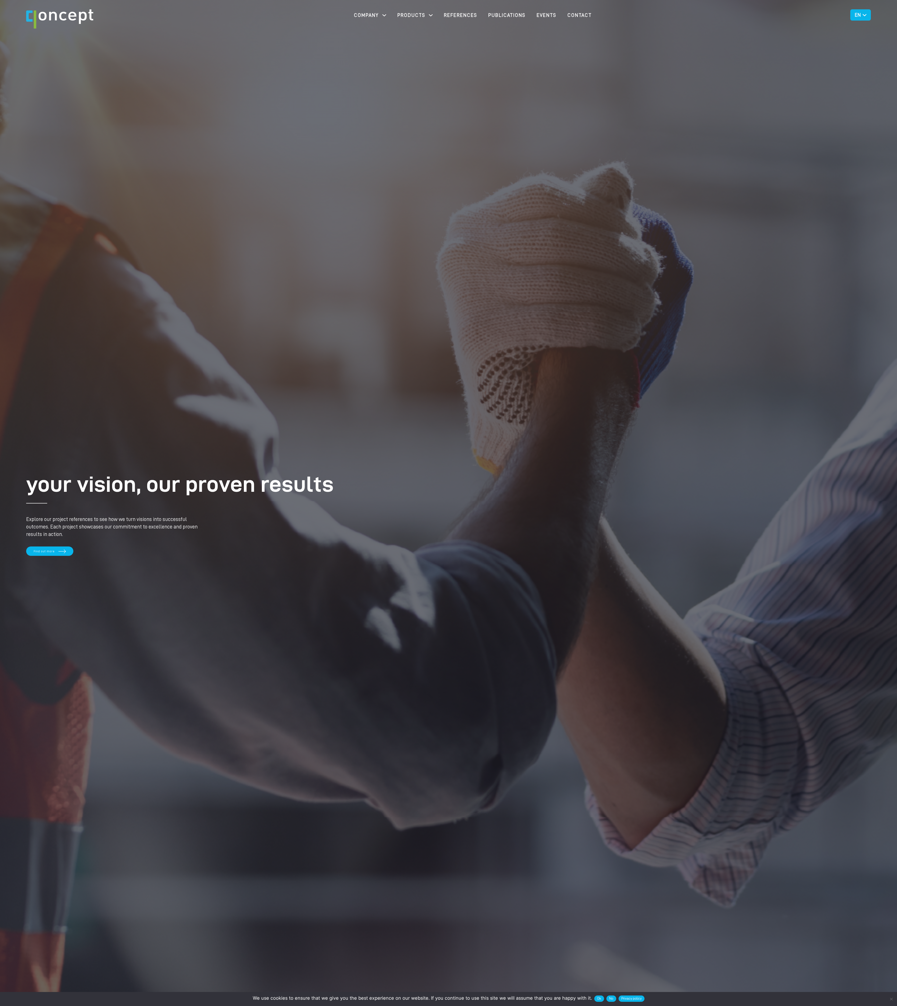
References (460, 15)
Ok (599, 998)
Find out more (44, 551)
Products (411, 15)
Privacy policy (631, 998)
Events (546, 15)
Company (366, 15)
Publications (506, 15)
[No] (891, 999)
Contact (579, 15)
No (611, 998)
